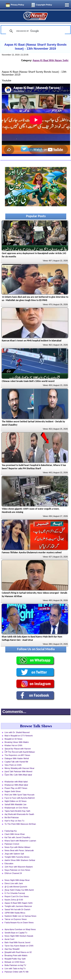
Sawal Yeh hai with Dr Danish (17, 909)
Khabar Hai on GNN (13, 745)
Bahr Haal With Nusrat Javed (17, 942)
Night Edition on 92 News (16, 801)
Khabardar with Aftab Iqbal (16, 782)
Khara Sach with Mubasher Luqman (20, 841)
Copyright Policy (44, 5)
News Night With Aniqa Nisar (17, 880)
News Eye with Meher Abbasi (17, 847)
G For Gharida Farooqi (15, 893)
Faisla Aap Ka (11, 831)
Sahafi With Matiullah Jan (15, 804)
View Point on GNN (13, 765)
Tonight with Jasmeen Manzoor (18, 906)
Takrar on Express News (16, 919)
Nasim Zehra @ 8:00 (14, 900)
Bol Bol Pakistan (12, 817)
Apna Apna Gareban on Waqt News (20, 929)
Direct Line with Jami (14, 883)
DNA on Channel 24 (13, 873)
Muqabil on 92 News (13, 739)
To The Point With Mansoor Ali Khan (20, 824)
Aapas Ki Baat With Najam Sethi (50, 60)
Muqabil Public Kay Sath (15, 959)
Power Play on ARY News (16, 788)
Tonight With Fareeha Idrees (17, 857)
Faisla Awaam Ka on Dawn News (19, 922)
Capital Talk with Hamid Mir (16, 762)
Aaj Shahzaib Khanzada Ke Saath (19, 814)
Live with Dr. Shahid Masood (17, 732)
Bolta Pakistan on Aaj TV (15, 965)
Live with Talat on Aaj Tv (15, 968)
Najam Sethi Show (13, 791)
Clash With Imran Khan (15, 834)
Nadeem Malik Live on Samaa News (20, 916)
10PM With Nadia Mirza (15, 913)
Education (9, 863)
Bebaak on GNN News (15, 962)
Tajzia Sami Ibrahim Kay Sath (17, 811)
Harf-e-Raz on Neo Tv (14, 821)
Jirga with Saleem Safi (14, 854)
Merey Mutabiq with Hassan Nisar (19, 768)
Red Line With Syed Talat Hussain (19, 795)
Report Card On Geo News (17, 896)
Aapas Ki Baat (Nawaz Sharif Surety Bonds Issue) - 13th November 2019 (35, 46)
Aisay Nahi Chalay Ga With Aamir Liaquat (19, 890)
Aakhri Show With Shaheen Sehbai (20, 860)
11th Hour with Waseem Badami (19, 867)
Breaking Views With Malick (17, 742)
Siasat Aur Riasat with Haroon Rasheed (18, 749)
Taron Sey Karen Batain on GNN (19, 946)
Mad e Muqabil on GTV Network (19, 736)
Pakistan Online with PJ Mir (17, 972)
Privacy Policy (17, 5)
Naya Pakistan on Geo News (17, 870)
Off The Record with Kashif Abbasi (20, 752)
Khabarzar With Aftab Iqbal (16, 785)
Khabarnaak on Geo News (16, 808)
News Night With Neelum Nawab (19, 936)
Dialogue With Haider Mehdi (17, 758)
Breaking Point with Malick (16, 955)
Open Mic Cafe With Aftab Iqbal (18, 775)
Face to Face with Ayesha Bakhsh (20, 798)
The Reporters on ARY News (17, 755)
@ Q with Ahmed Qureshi (16, 887)
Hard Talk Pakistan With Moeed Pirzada (18, 771)
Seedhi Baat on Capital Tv (16, 933)
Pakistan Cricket (12, 844)
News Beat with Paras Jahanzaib (19, 850)
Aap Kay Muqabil (12, 949)
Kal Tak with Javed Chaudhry (17, 837)
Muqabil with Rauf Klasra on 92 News (18, 952)
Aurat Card (9, 939)
